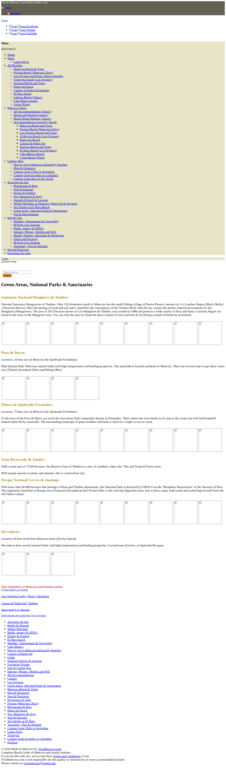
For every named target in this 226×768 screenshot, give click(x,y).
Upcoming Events (18, 664)
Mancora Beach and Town (36, 125)
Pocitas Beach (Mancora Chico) (33, 72)
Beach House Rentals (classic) (32, 118)
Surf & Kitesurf (23, 189)
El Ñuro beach (22, 93)
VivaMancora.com (49, 749)
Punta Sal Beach (30, 139)
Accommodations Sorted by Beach (35, 122)
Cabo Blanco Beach (32, 154)
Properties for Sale (19, 253)
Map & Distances (24, 168)
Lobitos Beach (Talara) (28, 97)
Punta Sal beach (23, 86)
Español (15, 13)
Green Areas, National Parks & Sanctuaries (40, 210)
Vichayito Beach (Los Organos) (39, 136)
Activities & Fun (17, 182)
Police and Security (26, 239)
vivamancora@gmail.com (39, 763)
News (10, 58)
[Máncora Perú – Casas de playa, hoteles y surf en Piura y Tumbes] (4, 20)
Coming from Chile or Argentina (34, 171)
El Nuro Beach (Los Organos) (38, 150)
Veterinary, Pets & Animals (31, 246)
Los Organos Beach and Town (38, 132)
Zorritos (12, 742)
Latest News (21, 61)
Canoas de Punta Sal (32, 143)
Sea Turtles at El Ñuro (21, 721)
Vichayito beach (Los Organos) (33, 79)
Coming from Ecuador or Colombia (36, 175)
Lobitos (12, 678)
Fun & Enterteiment (26, 214)
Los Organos (15, 682)
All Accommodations (20, 675)
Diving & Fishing (25, 193)
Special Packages (18, 249)
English (8, 7)
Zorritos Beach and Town (29, 83)
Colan (11, 657)
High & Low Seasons (27, 224)
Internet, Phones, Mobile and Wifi (35, 232)
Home (11, 54)
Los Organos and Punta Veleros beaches (38, 76)
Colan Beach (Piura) (32, 157)
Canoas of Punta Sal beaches (31, 90)
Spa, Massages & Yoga (28, 196)
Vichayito (13, 735)
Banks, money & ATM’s (29, 228)
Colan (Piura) (22, 104)
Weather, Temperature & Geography (36, 221)
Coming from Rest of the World (33, 178)
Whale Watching (17, 629)
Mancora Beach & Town (29, 69)
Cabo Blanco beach (26, 100)
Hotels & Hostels (18, 625)
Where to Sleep (17, 108)
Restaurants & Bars (26, 185)
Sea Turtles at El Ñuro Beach (32, 207)
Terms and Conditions (67, 756)
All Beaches (14, 65)
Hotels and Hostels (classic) (31, 115)
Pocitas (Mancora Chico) (23, 703)
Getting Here (15, 161)
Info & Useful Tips (19, 668)
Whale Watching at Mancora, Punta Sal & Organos (45, 203)
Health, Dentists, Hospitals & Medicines (39, 235)
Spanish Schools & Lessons (31, 200)
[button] (8, 49)
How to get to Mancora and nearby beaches (40, 164)
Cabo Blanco (15, 646)
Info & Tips (14, 217)
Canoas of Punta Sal (19, 653)
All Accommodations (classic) (33, 111)
